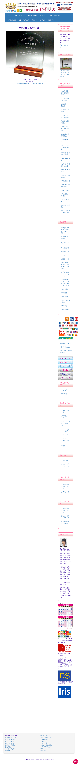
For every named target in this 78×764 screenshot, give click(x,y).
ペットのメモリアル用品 (65, 522)
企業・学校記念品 (20, 15)
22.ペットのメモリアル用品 (65, 212)
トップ (10, 15)
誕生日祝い (8, 747)
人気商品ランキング (66, 343)
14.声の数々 (64, 306)
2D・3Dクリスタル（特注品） (65, 423)
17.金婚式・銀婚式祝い (65, 185)
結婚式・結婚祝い (10, 745)
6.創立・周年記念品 (65, 122)
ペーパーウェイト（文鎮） (65, 430)
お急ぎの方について (66, 347)
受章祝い (43, 741)
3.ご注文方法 (65, 248)
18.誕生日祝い (65, 190)
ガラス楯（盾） (64, 417)
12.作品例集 (64, 296)
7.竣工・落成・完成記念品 (65, 128)
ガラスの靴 (64, 460)
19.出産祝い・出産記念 (65, 195)
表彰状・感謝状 (32, 15)
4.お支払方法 (65, 251)
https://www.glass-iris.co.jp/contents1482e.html (30, 83)
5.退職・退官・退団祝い (65, 116)
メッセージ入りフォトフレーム (65, 466)
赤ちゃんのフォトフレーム (65, 517)
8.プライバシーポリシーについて (65, 274)
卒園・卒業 (43, 743)
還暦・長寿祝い (10, 739)
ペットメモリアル (10, 749)
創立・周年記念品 (55, 15)
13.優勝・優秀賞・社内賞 (65, 165)
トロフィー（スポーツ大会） (65, 440)
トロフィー (64, 434)
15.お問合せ (64, 309)
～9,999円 (64, 390)
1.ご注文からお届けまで (65, 237)
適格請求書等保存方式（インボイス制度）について (65, 230)
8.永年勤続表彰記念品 (65, 135)
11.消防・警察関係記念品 (65, 154)
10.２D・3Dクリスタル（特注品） (65, 147)
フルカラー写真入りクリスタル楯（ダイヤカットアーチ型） (65, 73)
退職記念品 (43, 15)
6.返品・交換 (65, 259)
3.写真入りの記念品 (65, 105)
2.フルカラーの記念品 (65, 99)
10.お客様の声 (65, 289)
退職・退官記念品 (10, 737)
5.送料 (63, 255)
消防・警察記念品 (10, 743)
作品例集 (43, 20)
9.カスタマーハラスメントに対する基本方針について (65, 282)
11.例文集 (64, 293)
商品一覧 (51, 20)
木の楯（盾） (65, 446)
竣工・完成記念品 (24, 20)
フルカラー (43, 749)
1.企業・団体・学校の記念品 (65, 93)
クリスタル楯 (65, 492)
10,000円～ (64, 394)
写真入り (34, 20)
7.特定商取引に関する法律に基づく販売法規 (65, 265)
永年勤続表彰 (12, 20)
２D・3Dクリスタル (46, 747)
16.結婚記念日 (65, 181)
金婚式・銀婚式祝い (46, 745)
